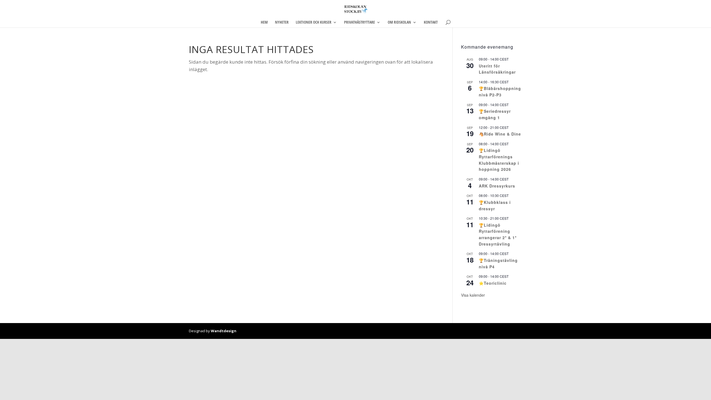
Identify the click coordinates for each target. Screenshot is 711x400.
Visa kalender (473, 295)
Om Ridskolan (399, 22)
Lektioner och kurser (313, 22)
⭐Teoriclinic (493, 283)
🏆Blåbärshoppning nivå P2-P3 (500, 92)
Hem (264, 22)
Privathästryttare (359, 22)
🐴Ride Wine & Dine (500, 134)
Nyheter (282, 22)
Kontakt (431, 22)
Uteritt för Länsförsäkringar (497, 69)
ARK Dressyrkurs (497, 186)
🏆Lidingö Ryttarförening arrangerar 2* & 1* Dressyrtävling (498, 234)
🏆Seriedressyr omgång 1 (495, 114)
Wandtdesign (223, 330)
